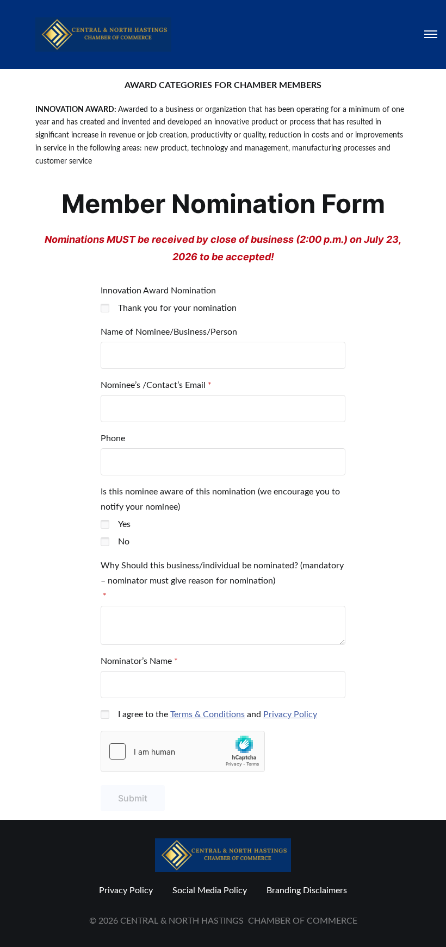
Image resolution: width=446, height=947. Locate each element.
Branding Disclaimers (307, 890)
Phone (113, 438)
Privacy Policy (290, 714)
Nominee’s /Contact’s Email (153, 385)
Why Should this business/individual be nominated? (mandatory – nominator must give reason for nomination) (222, 573)
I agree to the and (217, 714)
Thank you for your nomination (177, 308)
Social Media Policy (209, 890)
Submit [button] (132, 798)
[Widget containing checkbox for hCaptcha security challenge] (183, 751)
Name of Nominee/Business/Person (169, 332)
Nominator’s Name (136, 661)
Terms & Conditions (207, 714)
